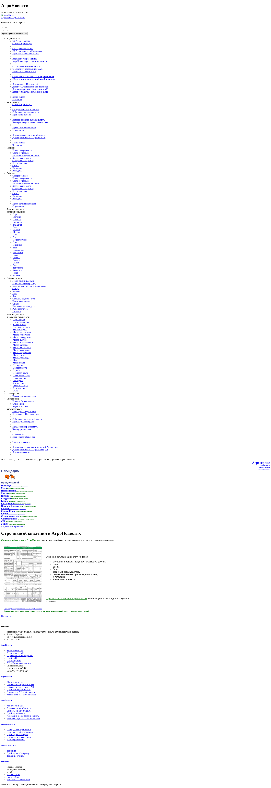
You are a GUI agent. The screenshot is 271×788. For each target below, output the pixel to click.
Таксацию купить (15, 756)
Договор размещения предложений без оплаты (35, 447)
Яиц (14, 296)
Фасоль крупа (19, 383)
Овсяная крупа (20, 368)
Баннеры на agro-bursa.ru (30, 122)
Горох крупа (19, 319)
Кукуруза (17, 224)
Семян (15, 304)
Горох (15, 214)
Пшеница (17, 245)
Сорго (16, 262)
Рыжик (16, 257)
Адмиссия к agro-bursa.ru (13, 17)
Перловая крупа (20, 373)
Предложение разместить (19, 737)
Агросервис (261, 463)
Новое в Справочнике (23, 401)
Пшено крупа (19, 378)
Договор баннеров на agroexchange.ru (30, 449)
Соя (15, 265)
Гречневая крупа (21, 322)
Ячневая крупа (20, 388)
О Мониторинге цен (22, 43)
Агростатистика (20, 406)
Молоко (16, 232)
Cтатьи (15, 165)
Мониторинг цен (15, 650)
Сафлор (16, 260)
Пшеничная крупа (21, 375)
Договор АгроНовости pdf (25, 84)
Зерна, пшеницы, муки (23, 281)
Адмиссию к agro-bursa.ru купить (23, 716)
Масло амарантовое (22, 332)
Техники (16, 311)
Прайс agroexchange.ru (23, 421)
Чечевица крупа (20, 385)
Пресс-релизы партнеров (24, 127)
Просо (16, 242)
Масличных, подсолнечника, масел (29, 286)
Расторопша (18, 250)
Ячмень (16, 275)
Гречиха (17, 219)
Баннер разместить (16, 739)
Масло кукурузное (22, 337)
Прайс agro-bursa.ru (21, 114)
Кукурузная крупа (21, 327)
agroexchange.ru (8, 724)
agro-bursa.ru (6, 700)
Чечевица (17, 270)
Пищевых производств (23, 306)
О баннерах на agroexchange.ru (27, 419)
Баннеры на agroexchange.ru (20, 732)
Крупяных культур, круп (24, 283)
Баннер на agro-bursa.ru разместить (23, 718)
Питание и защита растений (26, 155)
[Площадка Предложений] (10, 483)
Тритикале (18, 268)
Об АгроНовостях (21, 41)
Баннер (21, 429)
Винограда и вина (21, 301)
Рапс (15, 247)
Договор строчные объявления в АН (30, 89)
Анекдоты (17, 170)
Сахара (15, 288)
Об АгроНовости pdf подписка (27, 51)
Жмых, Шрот (19, 324)
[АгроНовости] (8, 15)
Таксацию (21, 442)
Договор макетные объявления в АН (30, 92)
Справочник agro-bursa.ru (13, 526)
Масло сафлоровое (22, 352)
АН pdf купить (14, 660)
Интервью (17, 168)
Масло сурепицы (21, 357)
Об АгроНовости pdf (22, 48)
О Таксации (18, 434)
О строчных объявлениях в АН (27, 66)
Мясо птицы (19, 362)
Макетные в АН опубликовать (21, 694)
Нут (15, 234)
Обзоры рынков (20, 176)
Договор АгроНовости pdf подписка (30, 86)
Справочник (18, 130)
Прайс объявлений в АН (24, 71)
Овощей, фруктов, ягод (23, 298)
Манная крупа (20, 329)
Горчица (17, 217)
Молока (16, 291)
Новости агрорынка (22, 150)
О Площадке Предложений (25, 414)
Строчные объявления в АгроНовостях (21, 540)
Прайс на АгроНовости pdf (25, 53)
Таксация (11, 751)
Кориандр (17, 222)
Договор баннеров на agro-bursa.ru (28, 137)
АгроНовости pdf (24, 59)
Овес (15, 237)
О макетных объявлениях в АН (27, 69)
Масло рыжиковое (21, 350)
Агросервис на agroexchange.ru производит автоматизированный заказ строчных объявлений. (46, 611)
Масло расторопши (22, 347)
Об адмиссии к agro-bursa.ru (25, 109)
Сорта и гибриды (20, 153)
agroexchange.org (8, 745)
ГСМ (15, 390)
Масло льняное (20, 340)
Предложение (25, 427)
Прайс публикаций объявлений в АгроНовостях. (23, 609)
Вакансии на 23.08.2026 (18, 779)
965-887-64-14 (13, 774)
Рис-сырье (18, 252)
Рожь (15, 255)
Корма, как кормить (21, 158)
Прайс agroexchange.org (23, 437)
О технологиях (19, 163)
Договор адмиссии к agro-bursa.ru (28, 135)
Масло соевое (19, 355)
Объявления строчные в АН (33, 76)
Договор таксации (21, 452)
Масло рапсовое (20, 345)
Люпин (16, 229)
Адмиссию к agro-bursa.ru (28, 120)
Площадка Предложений (24, 411)
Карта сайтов (18, 97)
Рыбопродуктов (20, 309)
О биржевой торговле (22, 160)
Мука (15, 360)
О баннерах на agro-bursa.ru (25, 112)
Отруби (16, 370)
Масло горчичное (21, 335)
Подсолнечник (20, 240)
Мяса (14, 293)
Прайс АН (12, 658)
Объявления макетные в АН (33, 79)
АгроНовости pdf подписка (29, 61)
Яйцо (15, 273)
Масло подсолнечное (23, 342)
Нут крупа (18, 365)
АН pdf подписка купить (19, 663)
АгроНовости (6, 645)
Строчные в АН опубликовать (21, 692)
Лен (15, 227)
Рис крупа (18, 380)
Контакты (17, 99)
